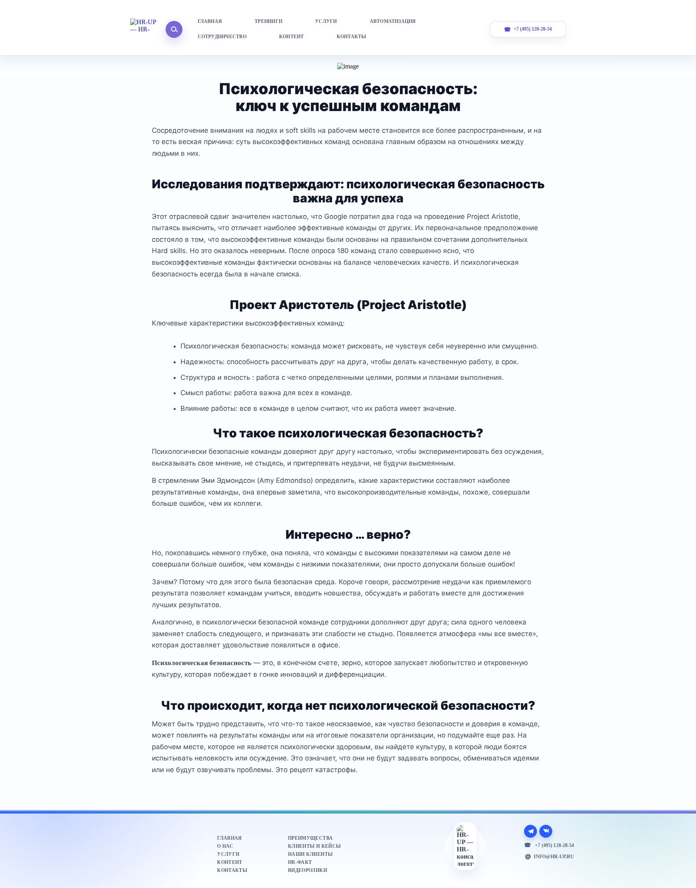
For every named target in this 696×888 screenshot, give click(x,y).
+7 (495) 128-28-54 (533, 29)
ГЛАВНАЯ (210, 21)
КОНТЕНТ (291, 36)
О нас (225, 846)
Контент (229, 862)
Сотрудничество (222, 36)
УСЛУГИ (326, 21)
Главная (229, 838)
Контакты (232, 870)
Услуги (228, 854)
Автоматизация (393, 21)
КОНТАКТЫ (352, 36)
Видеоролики (307, 870)
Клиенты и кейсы (314, 846)
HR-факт (300, 862)
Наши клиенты (310, 854)
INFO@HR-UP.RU (554, 856)
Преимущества (310, 838)
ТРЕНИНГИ (268, 21)
